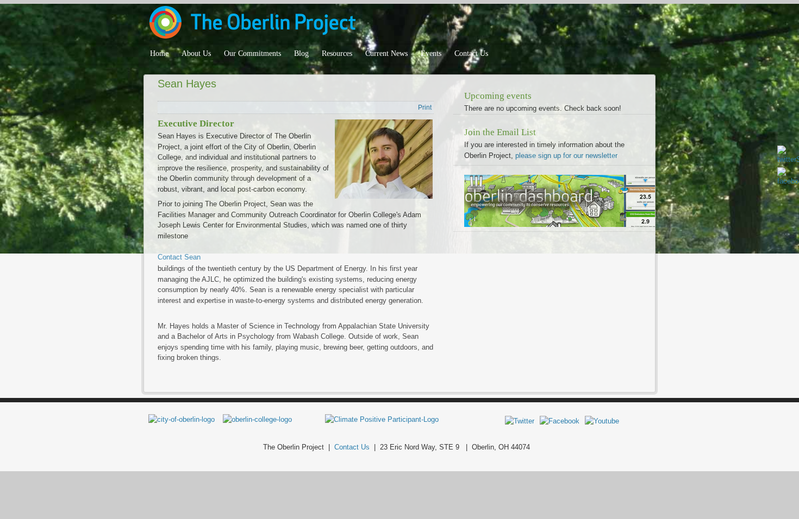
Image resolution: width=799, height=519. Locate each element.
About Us (196, 53)
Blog (301, 53)
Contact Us (471, 53)
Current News (386, 53)
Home (159, 53)
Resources (337, 53)
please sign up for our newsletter (566, 155)
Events (431, 53)
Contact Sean (179, 257)
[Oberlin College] (257, 419)
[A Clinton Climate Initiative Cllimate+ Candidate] (382, 419)
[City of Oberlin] (185, 419)
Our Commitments (252, 53)
